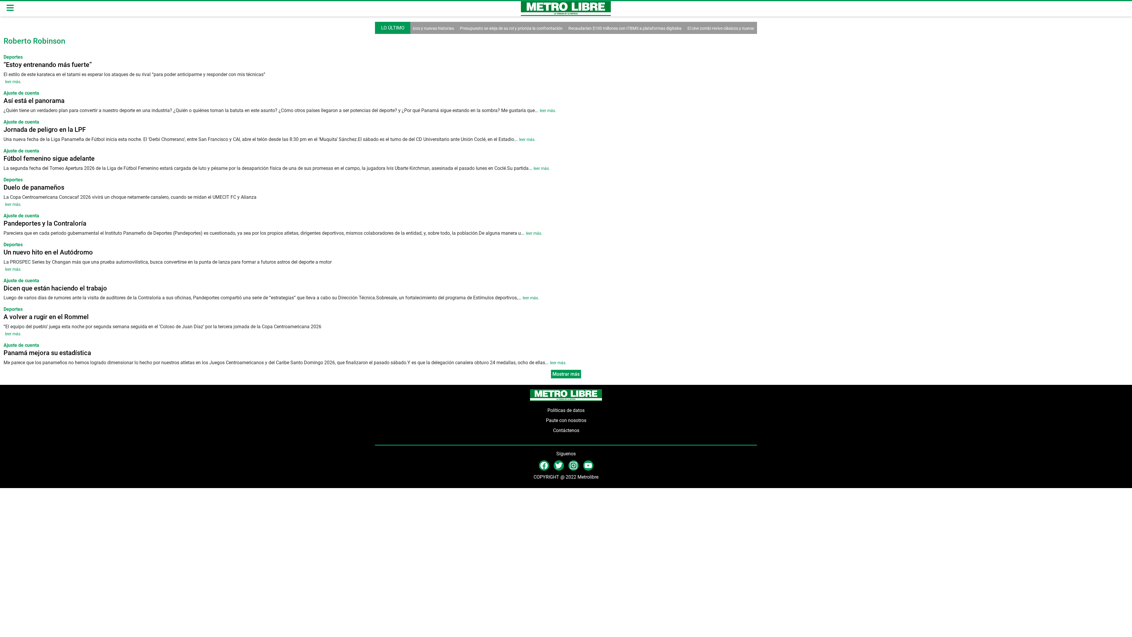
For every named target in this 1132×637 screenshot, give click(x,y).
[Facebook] (544, 465)
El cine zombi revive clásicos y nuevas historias (709, 28)
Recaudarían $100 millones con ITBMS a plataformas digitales (605, 28)
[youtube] (588, 465)
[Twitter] (558, 465)
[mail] (573, 465)
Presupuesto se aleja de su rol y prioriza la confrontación (491, 28)
